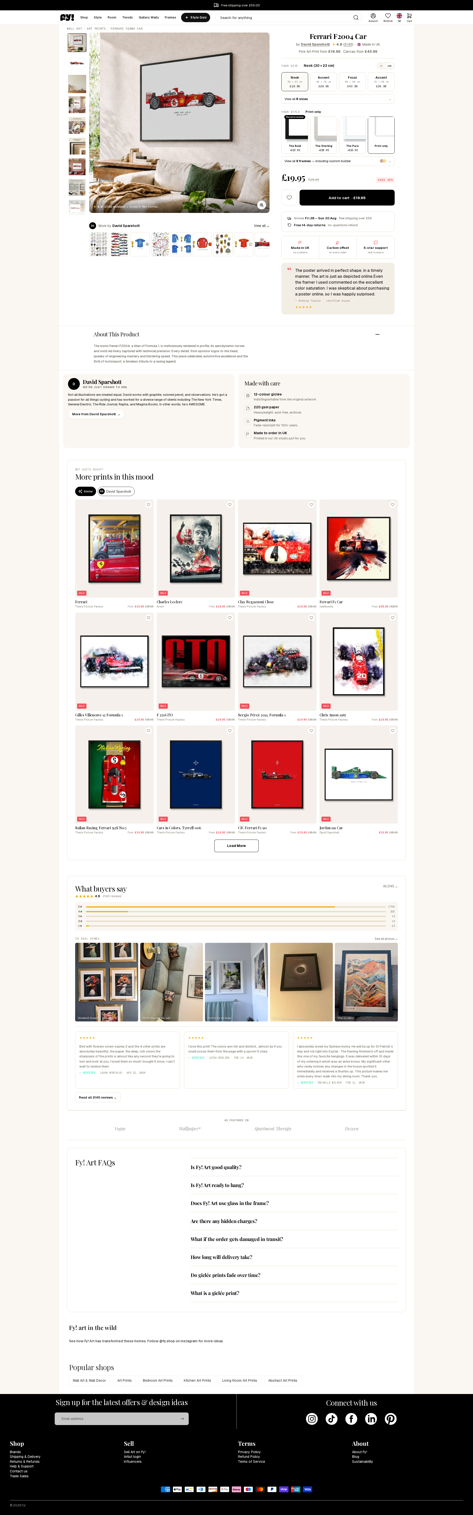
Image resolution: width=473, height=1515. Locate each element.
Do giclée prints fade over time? (226, 1275)
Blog (355, 1456)
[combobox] (289, 17)
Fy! (24, 1505)
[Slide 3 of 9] (77, 84)
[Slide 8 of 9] (77, 187)
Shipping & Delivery (25, 1456)
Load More (236, 846)
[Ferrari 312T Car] (264, 244)
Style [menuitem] (98, 17)
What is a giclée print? (215, 1293)
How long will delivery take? (221, 1257)
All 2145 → (390, 886)
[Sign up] (182, 1418)
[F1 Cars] (119, 244)
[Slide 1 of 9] (77, 42)
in (381, 66)
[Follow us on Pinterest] (391, 1419)
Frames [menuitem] (170, 17)
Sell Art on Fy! (135, 1452)
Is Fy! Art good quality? (216, 1167)
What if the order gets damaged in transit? (237, 1239)
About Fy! (359, 1452)
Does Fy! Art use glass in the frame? (230, 1203)
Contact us (19, 1471)
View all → (262, 226)
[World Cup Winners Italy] (181, 244)
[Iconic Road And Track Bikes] (98, 244)
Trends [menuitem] (127, 17)
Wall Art (74, 28)
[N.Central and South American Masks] (223, 244)
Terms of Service (251, 1461)
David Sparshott (315, 44)
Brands (15, 1452)
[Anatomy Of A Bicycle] (160, 244)
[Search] (356, 17)
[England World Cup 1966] (202, 244)
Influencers (133, 1461)
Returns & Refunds (25, 1461)
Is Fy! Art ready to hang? (217, 1185)
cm (389, 66)
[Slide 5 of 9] (77, 125)
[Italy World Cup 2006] (140, 244)
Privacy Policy (249, 1452)
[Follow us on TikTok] (332, 1419)
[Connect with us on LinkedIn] (371, 1419)
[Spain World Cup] (243, 244)
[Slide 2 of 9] (77, 63)
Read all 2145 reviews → (98, 1097)
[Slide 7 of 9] (77, 166)
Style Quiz (198, 17)
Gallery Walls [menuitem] (149, 17)
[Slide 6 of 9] (77, 146)
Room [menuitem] (112, 17)
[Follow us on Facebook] (351, 1419)
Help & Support (22, 1466)
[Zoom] (261, 205)
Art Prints (96, 28)
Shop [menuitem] (84, 17)
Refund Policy (249, 1456)
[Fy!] (67, 17)
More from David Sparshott (96, 414)
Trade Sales (19, 1476)
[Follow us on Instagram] (312, 1419)
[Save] (148, 504)
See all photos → (386, 938)
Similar (88, 491)
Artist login (132, 1456)
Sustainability (362, 1461)
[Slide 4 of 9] (77, 104)
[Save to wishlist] (289, 198)
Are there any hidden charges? (224, 1221)
